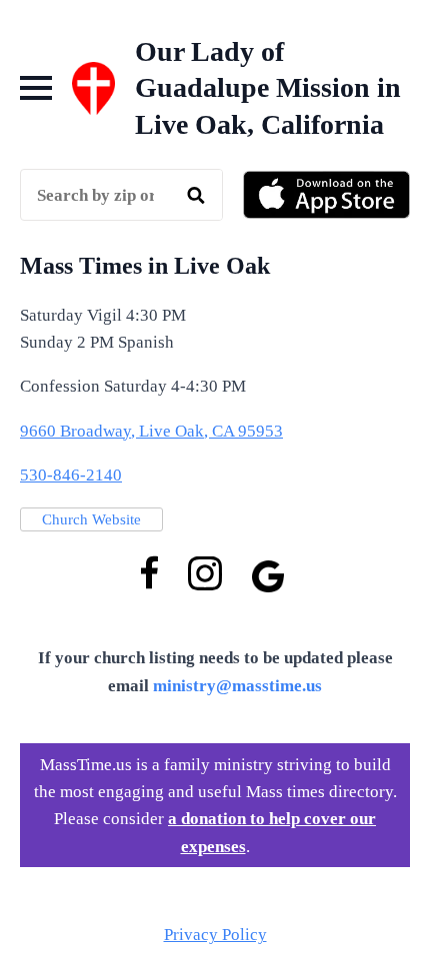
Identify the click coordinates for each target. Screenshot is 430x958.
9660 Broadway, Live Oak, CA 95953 (151, 431)
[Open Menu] (36, 88)
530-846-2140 (71, 475)
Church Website (91, 519)
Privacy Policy (215, 934)
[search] (196, 196)
